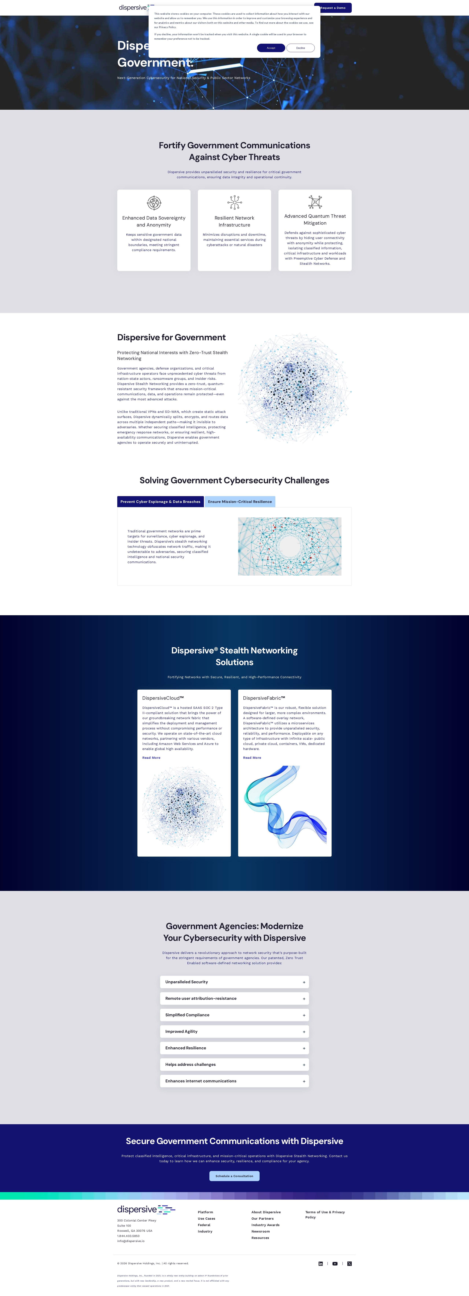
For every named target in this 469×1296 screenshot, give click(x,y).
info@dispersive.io (131, 1241)
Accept (271, 47)
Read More (151, 758)
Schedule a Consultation (234, 1176)
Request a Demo (333, 8)
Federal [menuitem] (204, 1225)
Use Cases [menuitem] (206, 1218)
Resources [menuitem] (260, 1238)
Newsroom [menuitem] (261, 1231)
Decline (300, 47)
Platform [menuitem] (205, 1212)
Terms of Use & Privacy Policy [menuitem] (325, 1214)
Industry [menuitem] (205, 1231)
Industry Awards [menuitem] (266, 1225)
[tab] (160, 501)
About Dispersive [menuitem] (266, 1212)
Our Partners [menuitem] (263, 1218)
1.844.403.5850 (128, 1236)
